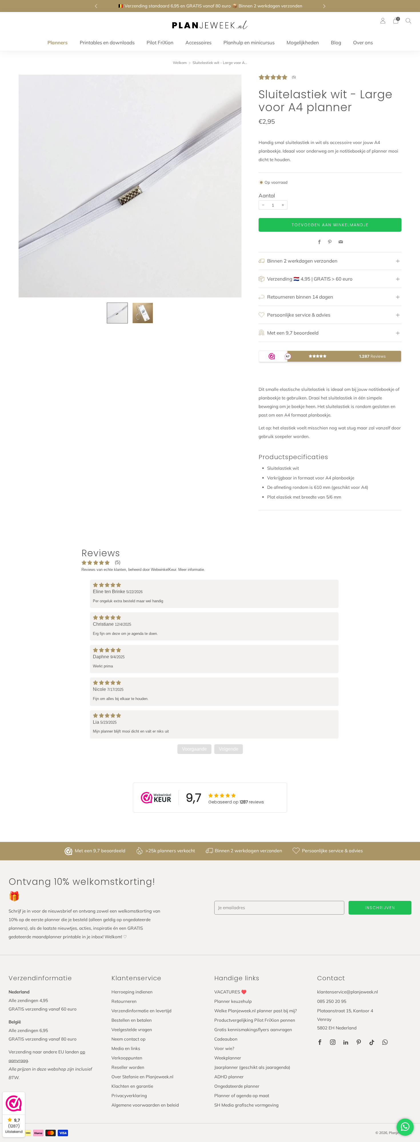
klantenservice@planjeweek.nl (347, 992)
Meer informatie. (191, 569)
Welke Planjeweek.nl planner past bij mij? (255, 1010)
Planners (57, 42)
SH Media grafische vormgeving (246, 1105)
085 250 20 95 (331, 1001)
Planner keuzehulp (233, 1001)
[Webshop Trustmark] (69, 851)
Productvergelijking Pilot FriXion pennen (254, 1020)
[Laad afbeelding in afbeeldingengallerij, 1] (117, 313)
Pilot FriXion (160, 42)
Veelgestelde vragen (131, 1029)
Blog (336, 42)
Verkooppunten (126, 1058)
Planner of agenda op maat (241, 1095)
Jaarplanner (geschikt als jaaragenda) (252, 1067)
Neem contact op (128, 1039)
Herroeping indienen (132, 992)
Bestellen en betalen (131, 1020)
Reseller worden (127, 1067)
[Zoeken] (408, 20)
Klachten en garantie (132, 1086)
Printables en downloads (107, 42)
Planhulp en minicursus (249, 42)
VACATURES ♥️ (230, 992)
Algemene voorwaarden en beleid (145, 1105)
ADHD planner (229, 1076)
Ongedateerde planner (236, 1086)
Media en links (125, 1048)
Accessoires (198, 42)
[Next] (324, 6)
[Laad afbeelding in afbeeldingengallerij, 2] (142, 313)
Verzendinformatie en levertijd (141, 1010)
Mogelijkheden (303, 42)
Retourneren (124, 1001)
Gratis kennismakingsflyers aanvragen (253, 1029)
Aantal (267, 195)
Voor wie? (224, 1048)
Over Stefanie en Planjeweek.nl (142, 1076)
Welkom (180, 62)
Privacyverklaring (129, 1095)
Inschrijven (380, 908)
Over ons (363, 42)
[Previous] (96, 6)
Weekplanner (227, 1058)
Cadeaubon (225, 1039)
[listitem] (210, 6)
